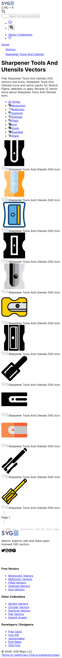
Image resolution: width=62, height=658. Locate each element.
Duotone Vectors (19, 610)
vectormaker (16, 638)
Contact (54, 655)
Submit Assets (17, 617)
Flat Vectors (16, 614)
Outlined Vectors (19, 586)
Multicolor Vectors (20, 579)
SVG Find (14, 645)
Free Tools (15, 631)
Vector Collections (20, 34)
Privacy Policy (28, 655)
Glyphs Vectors (18, 603)
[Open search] (11, 27)
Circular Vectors (18, 607)
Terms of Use (10, 655)
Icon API (13, 635)
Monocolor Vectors (20, 575)
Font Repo (15, 642)
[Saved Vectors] (10, 23)
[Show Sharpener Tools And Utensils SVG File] (14, 165)
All (14, 101)
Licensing (43, 655)
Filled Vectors (17, 582)
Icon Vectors (16, 589)
